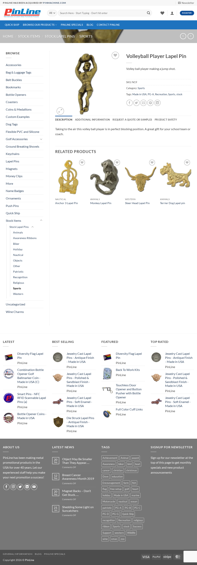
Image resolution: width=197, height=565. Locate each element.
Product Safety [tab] (166, 119)
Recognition (20, 277)
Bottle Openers (16, 94)
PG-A (151, 94)
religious (138, 520)
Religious (18, 282)
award (135, 457)
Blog (90, 24)
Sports (86, 36)
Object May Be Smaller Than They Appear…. (77, 460)
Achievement (110, 457)
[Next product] (183, 36)
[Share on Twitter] (136, 103)
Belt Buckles (14, 80)
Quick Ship (12, 24)
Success (137, 526)
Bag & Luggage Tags (18, 72)
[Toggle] (41, 139)
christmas (131, 470)
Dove (106, 476)
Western (18, 293)
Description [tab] (63, 119)
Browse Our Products (38, 24)
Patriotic (18, 271)
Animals (18, 232)
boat (137, 464)
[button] (186, 2)
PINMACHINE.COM (54, 2)
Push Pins (12, 206)
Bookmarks (13, 87)
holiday (106, 495)
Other (16, 266)
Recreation (161, 94)
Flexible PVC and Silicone (22, 131)
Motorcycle (109, 501)
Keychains (12, 154)
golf (127, 489)
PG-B (128, 507)
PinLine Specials (72, 24)
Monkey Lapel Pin (100, 203)
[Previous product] (191, 36)
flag (105, 489)
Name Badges (15, 191)
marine (135, 495)
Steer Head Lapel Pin (137, 203)
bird (129, 464)
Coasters (12, 102)
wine (105, 538)
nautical (123, 501)
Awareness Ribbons (25, 238)
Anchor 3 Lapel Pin (66, 203)
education (117, 476)
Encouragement (111, 482)
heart (135, 489)
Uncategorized (15, 304)
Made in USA (139, 94)
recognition (109, 520)
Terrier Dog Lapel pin (172, 203)
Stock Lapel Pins (60, 36)
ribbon (106, 526)
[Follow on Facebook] (6, 487)
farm (126, 482)
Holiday (18, 249)
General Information (18, 554)
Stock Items (29, 36)
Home (8, 36)
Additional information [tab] (92, 119)
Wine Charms (15, 312)
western (119, 532)
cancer (106, 470)
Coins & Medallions (19, 109)
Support (107, 532)
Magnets (12, 168)
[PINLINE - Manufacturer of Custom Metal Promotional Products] (22, 13)
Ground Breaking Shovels (22, 146)
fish (134, 482)
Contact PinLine (108, 24)
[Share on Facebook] (129, 103)
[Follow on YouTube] (34, 487)
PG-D (106, 513)
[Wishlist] (162, 13)
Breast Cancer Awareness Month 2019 (78, 476)
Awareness (109, 464)
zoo (122, 538)
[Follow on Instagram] (13, 487)
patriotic (107, 507)
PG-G (115, 513)
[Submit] (148, 13)
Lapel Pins (12, 161)
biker (121, 464)
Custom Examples (18, 116)
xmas (114, 538)
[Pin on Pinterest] (150, 103)
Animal (124, 457)
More (9, 183)
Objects (17, 260)
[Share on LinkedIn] (157, 103)
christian (118, 470)
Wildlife (131, 532)
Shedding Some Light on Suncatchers (78, 508)
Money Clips (14, 176)
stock (179, 94)
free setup (115, 489)
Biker (16, 243)
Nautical (18, 254)
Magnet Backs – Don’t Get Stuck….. (76, 492)
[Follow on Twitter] (20, 487)
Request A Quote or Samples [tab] (132, 119)
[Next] (191, 187)
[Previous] (55, 187)
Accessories (13, 65)
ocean (134, 501)
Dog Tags (12, 124)
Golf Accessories (17, 139)
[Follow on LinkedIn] (27, 487)
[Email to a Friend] (143, 103)
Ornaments (13, 198)
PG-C (137, 507)
